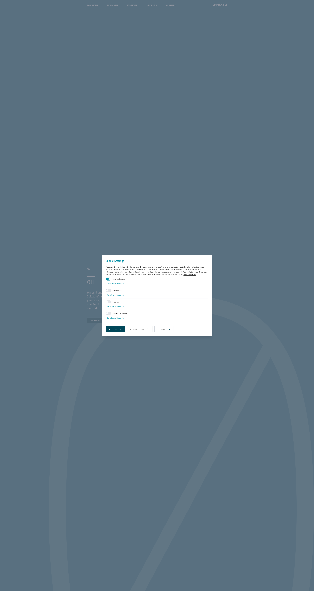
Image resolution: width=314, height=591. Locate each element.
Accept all (113, 329)
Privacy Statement (189, 274)
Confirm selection (137, 329)
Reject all (162, 329)
